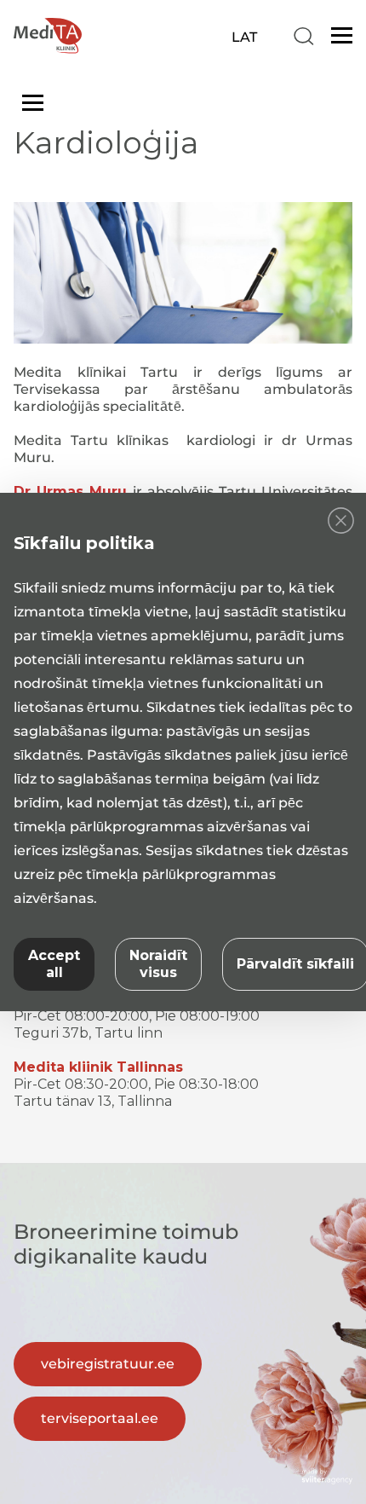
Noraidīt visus (158, 963)
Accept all (54, 963)
